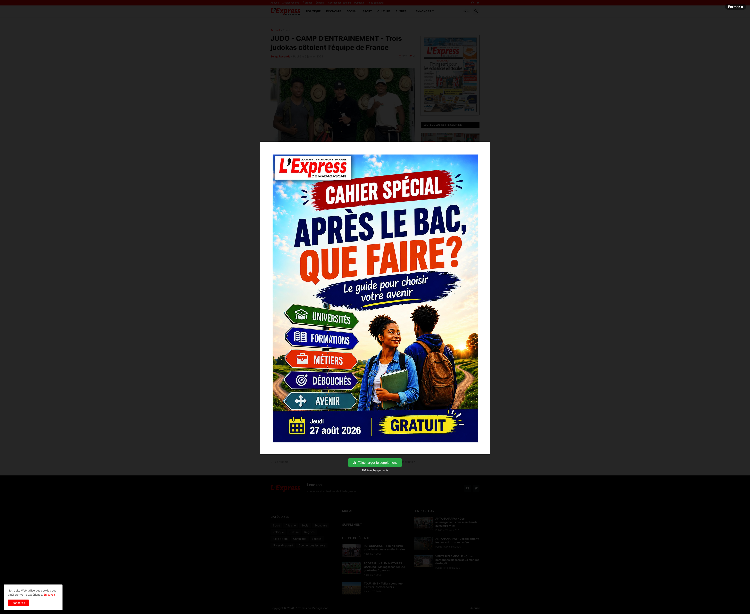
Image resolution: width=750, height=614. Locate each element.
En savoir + (51, 594)
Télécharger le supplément (377, 463)
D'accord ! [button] (18, 602)
